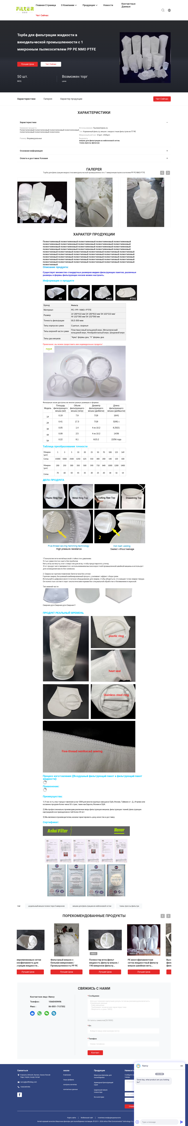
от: (90, 1026)
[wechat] (46, 1013)
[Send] (182, 1122)
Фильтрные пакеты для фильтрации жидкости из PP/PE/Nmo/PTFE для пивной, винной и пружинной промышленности (113, 965)
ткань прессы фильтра (129, 906)
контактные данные (70, 1089)
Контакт (95, 1052)
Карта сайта (71, 1118)
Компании (67, 1075)
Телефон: (93, 1039)
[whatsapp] (39, 1013)
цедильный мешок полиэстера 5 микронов (46, 906)
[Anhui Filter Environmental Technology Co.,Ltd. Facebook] (19, 1094)
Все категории (99, 1097)
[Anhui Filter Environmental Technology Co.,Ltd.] (25, 10)
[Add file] (137, 1122)
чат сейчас (51, 64)
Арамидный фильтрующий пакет (103, 1084)
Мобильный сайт (87, 1118)
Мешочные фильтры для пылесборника (103, 1076)
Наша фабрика (68, 1080)
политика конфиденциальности (109, 1118)
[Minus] (181, 1065)
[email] (32, 1013)
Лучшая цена (27, 64)
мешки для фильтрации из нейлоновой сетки (92, 906)
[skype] (54, 1013)
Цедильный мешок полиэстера (100, 1091)
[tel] (61, 1013)
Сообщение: (94, 996)
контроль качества (70, 1084)
